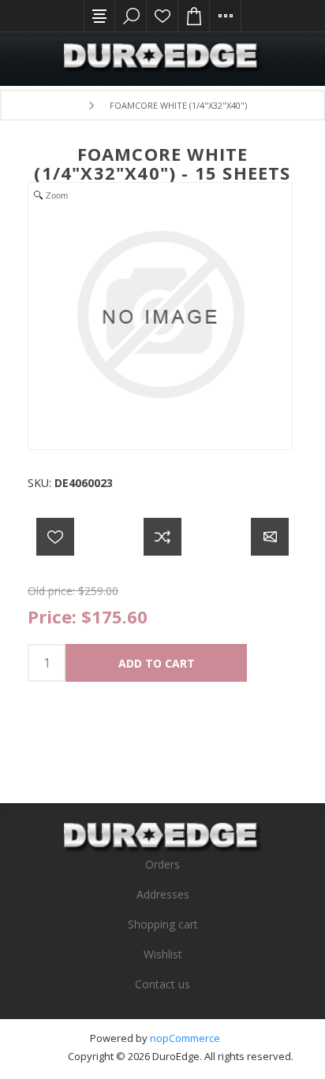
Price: (52, 616)
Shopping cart (163, 924)
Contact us (162, 984)
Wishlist (162, 16)
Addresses (162, 894)
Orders (162, 864)
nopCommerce (185, 1038)
